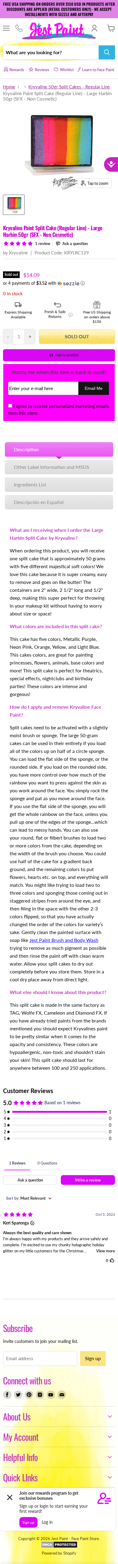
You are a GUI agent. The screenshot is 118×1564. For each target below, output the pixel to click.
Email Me (94, 388)
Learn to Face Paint (98, 69)
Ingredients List (30, 484)
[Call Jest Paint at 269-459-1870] (19, 28)
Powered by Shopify (59, 1553)
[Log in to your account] (94, 28)
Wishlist (67, 69)
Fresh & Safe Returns (58, 314)
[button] (59, 283)
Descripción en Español (39, 502)
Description (26, 449)
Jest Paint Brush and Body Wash (63, 940)
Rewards (16, 69)
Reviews (42, 69)
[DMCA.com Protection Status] (59, 1546)
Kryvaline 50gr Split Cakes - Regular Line (69, 86)
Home (9, 86)
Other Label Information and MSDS (51, 467)
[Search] (107, 52)
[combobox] (51, 52)
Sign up (93, 1358)
